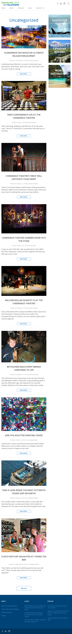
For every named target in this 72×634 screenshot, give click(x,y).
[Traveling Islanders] (18, 3)
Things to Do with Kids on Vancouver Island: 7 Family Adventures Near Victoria (58, 612)
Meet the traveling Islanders (9, 606)
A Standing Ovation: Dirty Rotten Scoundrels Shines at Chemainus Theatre (33, 614)
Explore (21, 8)
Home (3, 8)
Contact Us (40, 8)
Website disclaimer (6, 612)
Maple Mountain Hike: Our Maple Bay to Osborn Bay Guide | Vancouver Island (35, 607)
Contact (3, 615)
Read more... (24, 74)
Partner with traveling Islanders (10, 609)
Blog (30, 8)
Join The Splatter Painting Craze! (24, 435)
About (11, 8)
